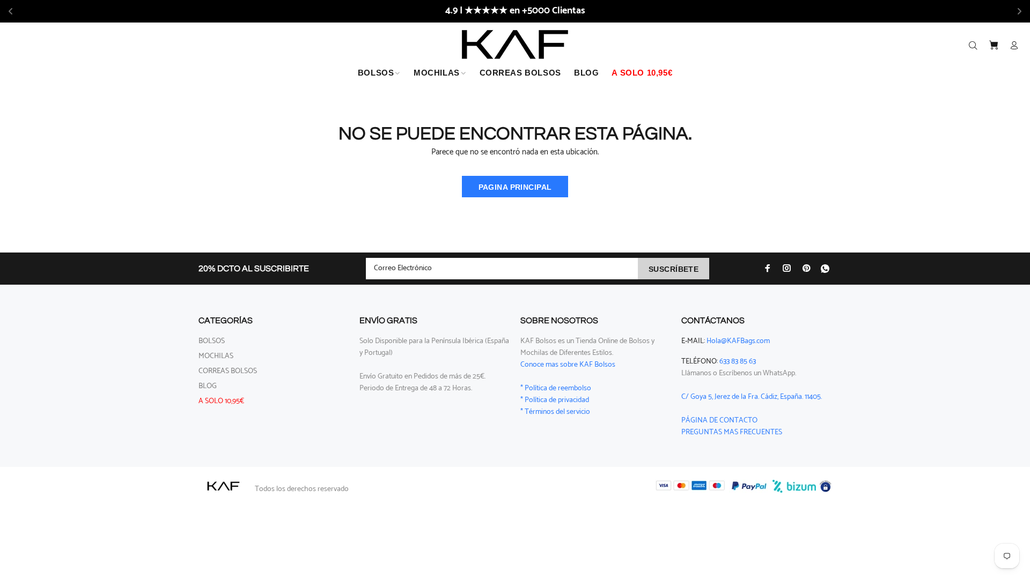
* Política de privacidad (554, 400)
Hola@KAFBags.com (738, 341)
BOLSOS (211, 341)
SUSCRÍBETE (673, 269)
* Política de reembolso (555, 388)
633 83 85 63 (737, 361)
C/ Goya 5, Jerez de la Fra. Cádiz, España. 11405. (751, 397)
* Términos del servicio (555, 412)
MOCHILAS (215, 356)
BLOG (207, 386)
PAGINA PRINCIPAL (515, 187)
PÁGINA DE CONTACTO (719, 420)
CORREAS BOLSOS (227, 371)
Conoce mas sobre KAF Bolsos (567, 365)
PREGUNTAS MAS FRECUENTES (731, 432)
